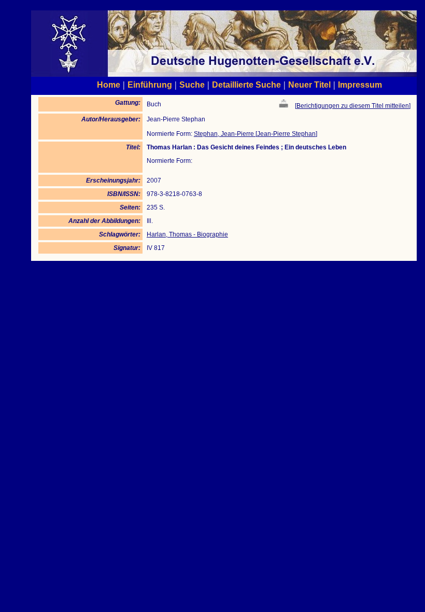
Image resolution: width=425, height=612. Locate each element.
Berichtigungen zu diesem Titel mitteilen (352, 105)
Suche (192, 84)
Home (108, 84)
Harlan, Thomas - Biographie (187, 234)
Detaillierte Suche (246, 84)
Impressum (360, 84)
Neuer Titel (309, 84)
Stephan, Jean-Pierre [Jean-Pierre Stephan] (255, 133)
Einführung (150, 84)
